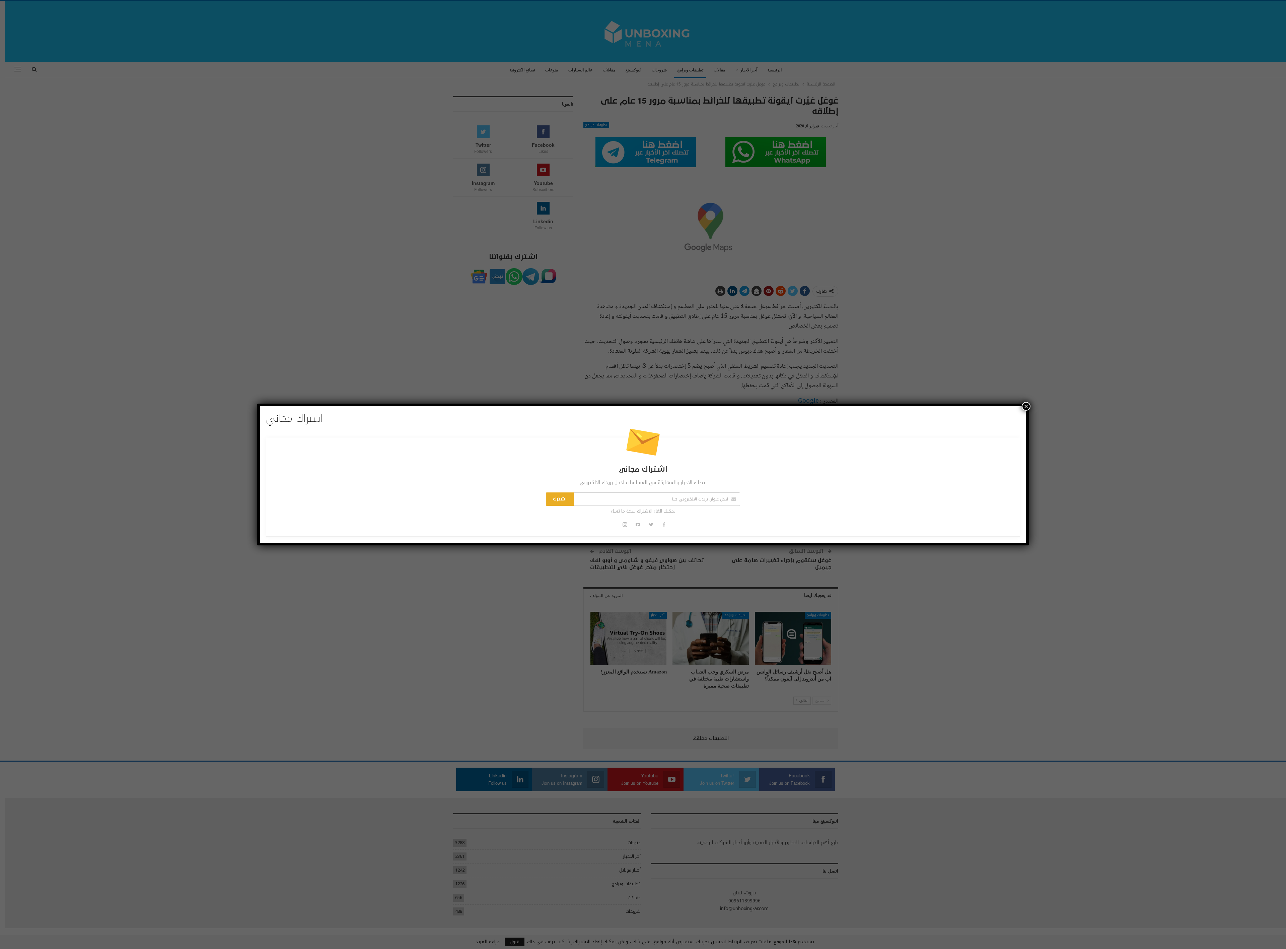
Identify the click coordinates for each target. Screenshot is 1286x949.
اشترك (560, 499)
